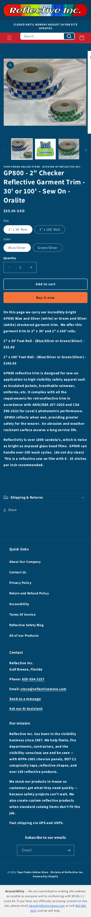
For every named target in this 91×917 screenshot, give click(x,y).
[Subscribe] (69, 850)
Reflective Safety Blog (26, 625)
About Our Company (25, 562)
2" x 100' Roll (49, 229)
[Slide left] (5, 150)
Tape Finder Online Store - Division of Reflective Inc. (50, 872)
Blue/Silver (17, 248)
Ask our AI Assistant (26, 708)
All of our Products (23, 635)
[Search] (69, 36)
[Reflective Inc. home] (45, 10)
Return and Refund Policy (29, 593)
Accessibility (19, 604)
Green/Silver (48, 248)
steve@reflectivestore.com (43, 689)
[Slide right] (86, 150)
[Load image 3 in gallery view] (68, 149)
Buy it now (45, 297)
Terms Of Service (22, 614)
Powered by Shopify (45, 876)
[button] (9, 38)
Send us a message (25, 698)
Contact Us (17, 572)
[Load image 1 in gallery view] (21, 149)
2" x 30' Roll (18, 229)
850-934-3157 (33, 679)
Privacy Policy (20, 583)
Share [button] (12, 510)
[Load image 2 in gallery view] (45, 149)
